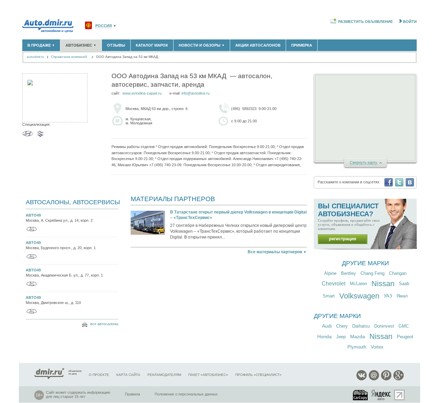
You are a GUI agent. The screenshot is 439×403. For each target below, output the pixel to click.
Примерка (301, 45)
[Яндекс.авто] (381, 395)
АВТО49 (33, 215)
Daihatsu (361, 326)
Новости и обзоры (202, 45)
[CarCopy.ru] (361, 395)
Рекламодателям (164, 375)
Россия (103, 26)
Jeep (341, 336)
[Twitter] (399, 182)
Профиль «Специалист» (258, 375)
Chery (342, 326)
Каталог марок (152, 45)
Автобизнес (81, 45)
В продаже (41, 45)
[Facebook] (388, 182)
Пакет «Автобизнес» (208, 375)
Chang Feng (372, 273)
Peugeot (405, 336)
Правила (132, 394)
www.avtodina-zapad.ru (142, 93)
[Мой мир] (374, 379)
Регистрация (342, 238)
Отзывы (116, 45)
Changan (397, 273)
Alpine (330, 273)
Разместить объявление (365, 22)
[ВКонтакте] (410, 182)
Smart (329, 295)
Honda (324, 336)
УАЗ (388, 295)
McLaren (358, 283)
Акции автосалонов (258, 45)
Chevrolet (333, 283)
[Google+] (398, 379)
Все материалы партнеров (275, 251)
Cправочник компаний (69, 57)
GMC (404, 326)
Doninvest (384, 326)
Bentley (348, 273)
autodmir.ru (35, 57)
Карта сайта (128, 375)
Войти (410, 22)
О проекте (99, 375)
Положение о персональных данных (186, 394)
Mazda (357, 336)
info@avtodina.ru (195, 93)
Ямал (402, 295)
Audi (327, 326)
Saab (404, 283)
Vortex (377, 347)
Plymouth (356, 347)
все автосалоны (104, 324)
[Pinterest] (386, 379)
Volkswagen (359, 296)
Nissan (382, 283)
